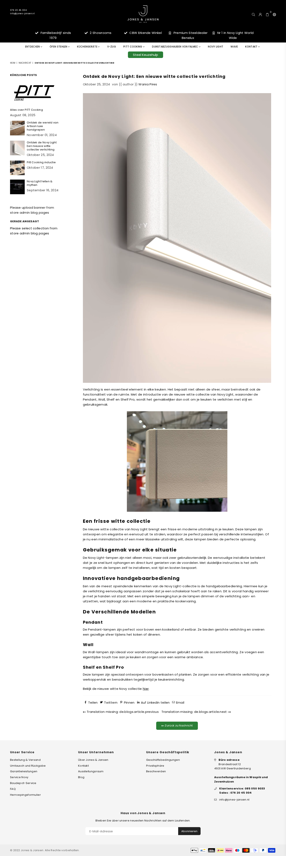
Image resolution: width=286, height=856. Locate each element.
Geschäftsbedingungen (163, 760)
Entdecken (33, 46)
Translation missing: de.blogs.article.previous (122, 711)
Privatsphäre (155, 766)
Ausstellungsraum (91, 771)
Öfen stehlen (59, 46)
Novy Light (215, 46)
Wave (234, 46)
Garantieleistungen (23, 771)
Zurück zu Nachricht (178, 725)
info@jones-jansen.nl (22, 13)
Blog (81, 777)
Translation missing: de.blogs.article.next (194, 711)
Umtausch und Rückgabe (28, 766)
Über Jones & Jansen (93, 760)
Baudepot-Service (23, 783)
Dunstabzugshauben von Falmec (175, 46)
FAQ (13, 789)
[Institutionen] (273, 14)
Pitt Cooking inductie (41, 162)
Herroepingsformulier (25, 795)
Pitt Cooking (133, 46)
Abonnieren (189, 831)
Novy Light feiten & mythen (40, 183)
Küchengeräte (87, 46)
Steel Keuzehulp (145, 55)
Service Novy (19, 777)
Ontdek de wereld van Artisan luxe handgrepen (42, 126)
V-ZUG (111, 46)
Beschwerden (156, 771)
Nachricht (25, 62)
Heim (12, 62)
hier (146, 688)
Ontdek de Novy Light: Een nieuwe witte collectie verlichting (42, 146)
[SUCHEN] (253, 14)
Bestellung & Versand (25, 760)
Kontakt (251, 46)
